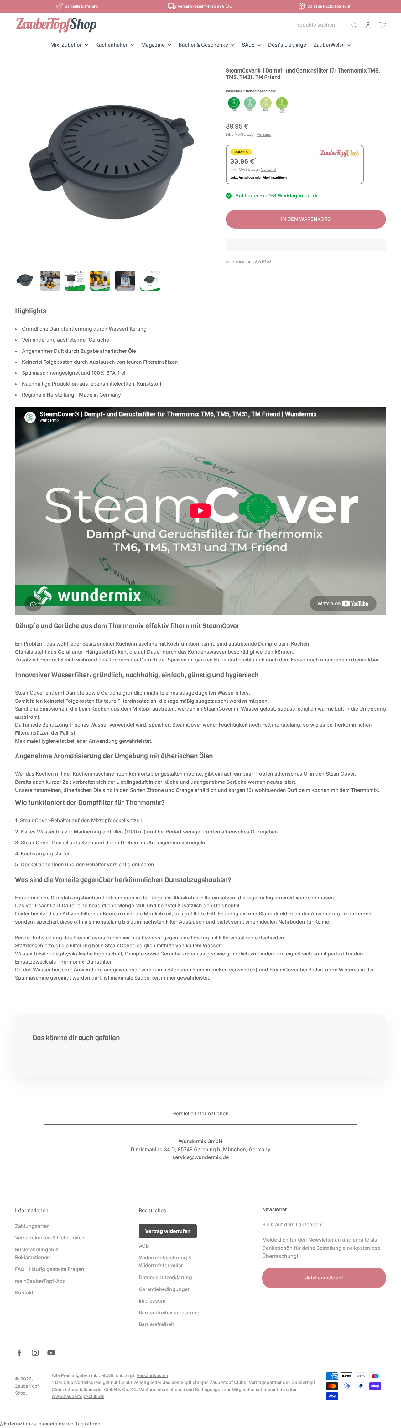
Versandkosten (152, 1375)
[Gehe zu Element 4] (100, 281)
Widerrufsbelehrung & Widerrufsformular (165, 1261)
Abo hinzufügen (275, 177)
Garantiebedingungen (165, 1289)
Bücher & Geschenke (203, 45)
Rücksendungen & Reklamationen (37, 1253)
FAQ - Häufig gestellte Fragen (49, 1269)
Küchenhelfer (112, 45)
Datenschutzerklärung (165, 1277)
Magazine (153, 45)
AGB (144, 1246)
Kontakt (24, 1292)
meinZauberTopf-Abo (40, 1281)
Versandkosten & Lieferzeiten (50, 1237)
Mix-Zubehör (66, 45)
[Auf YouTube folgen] (51, 1353)
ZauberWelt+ (329, 45)
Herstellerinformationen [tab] (200, 1113)
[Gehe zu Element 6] (150, 281)
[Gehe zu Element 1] (25, 281)
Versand (264, 134)
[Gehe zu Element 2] (50, 281)
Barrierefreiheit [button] (156, 1324)
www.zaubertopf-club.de (78, 1396)
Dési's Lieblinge (287, 45)
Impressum (152, 1301)
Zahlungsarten (32, 1226)
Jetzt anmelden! (324, 1277)
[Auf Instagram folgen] (35, 1353)
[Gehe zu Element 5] (125, 281)
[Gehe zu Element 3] (75, 281)
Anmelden (246, 177)
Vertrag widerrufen (167, 1231)
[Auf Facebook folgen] (19, 1353)
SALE (248, 45)
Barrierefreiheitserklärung (169, 1312)
